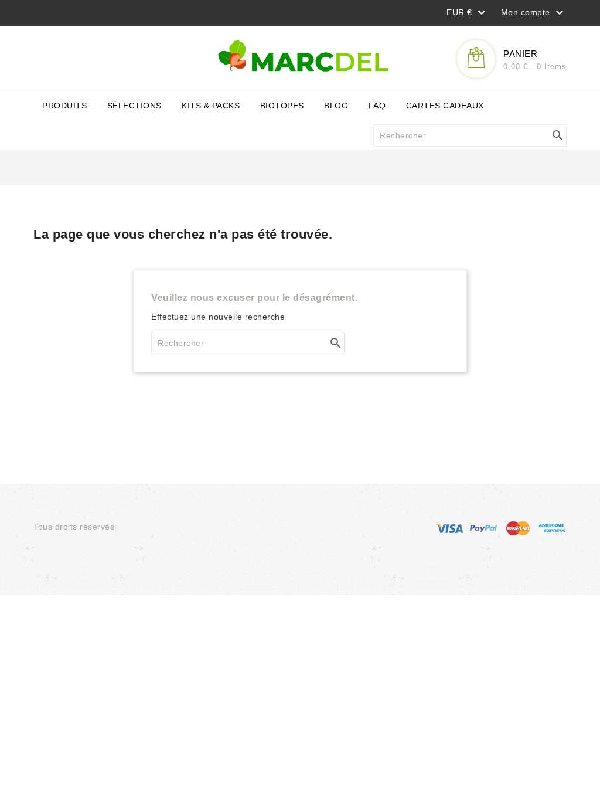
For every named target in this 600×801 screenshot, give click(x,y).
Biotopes (282, 105)
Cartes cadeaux (445, 105)
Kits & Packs (211, 105)
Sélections (134, 105)
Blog (336, 105)
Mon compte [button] (534, 13)
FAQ (377, 105)
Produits (64, 105)
